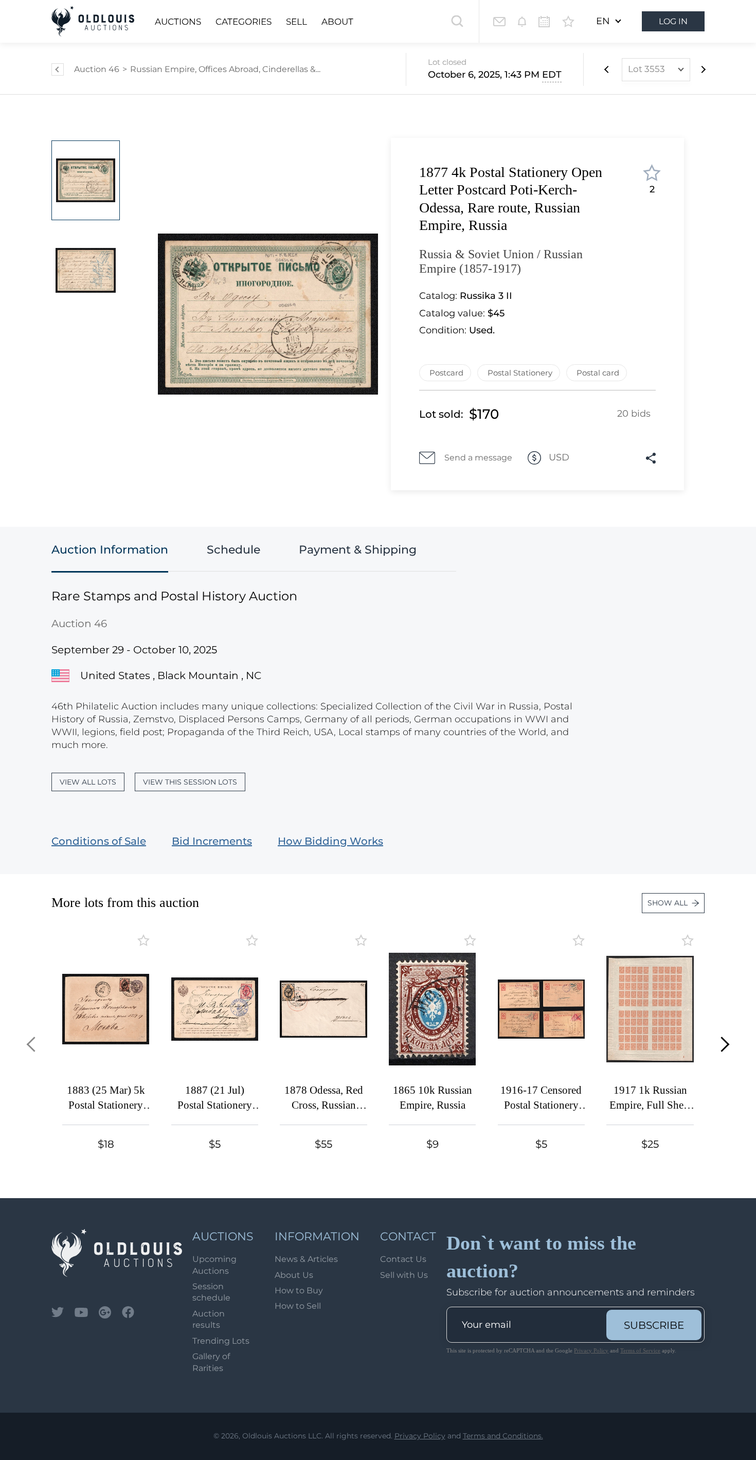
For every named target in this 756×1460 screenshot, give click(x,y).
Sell (296, 21)
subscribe (654, 1325)
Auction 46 (96, 69)
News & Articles (306, 1259)
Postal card (598, 373)
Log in (673, 21)
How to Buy (299, 1290)
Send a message (478, 457)
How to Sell (298, 1306)
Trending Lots (220, 1341)
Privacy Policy (591, 1350)
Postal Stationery (520, 373)
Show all (667, 902)
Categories (243, 21)
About (337, 21)
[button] (34, 1044)
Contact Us (403, 1259)
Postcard (446, 373)
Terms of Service (640, 1350)
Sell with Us (404, 1275)
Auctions (178, 21)
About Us (294, 1275)
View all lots (88, 782)
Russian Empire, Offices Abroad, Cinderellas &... (225, 69)
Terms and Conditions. (503, 1435)
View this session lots (190, 782)
